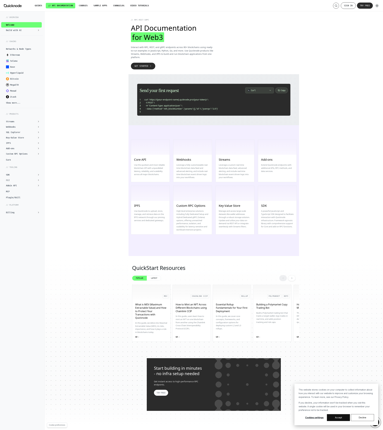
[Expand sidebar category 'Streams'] (38, 121)
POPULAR (139, 278)
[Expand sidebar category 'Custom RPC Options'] (38, 153)
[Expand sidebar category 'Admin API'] (38, 185)
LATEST (154, 278)
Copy (283, 90)
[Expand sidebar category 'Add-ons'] (38, 148)
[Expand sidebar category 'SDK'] (38, 174)
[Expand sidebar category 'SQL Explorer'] (38, 132)
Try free (365, 5)
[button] (21, 212)
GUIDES (38, 5)
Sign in (348, 5)
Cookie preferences (57, 425)
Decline (362, 417)
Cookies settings (314, 417)
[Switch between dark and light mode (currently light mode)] (377, 5)
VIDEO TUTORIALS (139, 5)
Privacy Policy (341, 397)
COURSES (83, 5)
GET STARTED (141, 66)
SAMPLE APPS (100, 5)
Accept (338, 417)
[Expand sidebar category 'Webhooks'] (38, 127)
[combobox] (259, 90)
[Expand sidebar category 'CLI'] (38, 180)
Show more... (13, 103)
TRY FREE (161, 392)
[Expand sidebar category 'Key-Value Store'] (38, 137)
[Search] (336, 6)
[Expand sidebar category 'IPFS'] (38, 143)
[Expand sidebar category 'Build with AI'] (38, 30)
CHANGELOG (118, 5)
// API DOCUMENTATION (60, 5)
